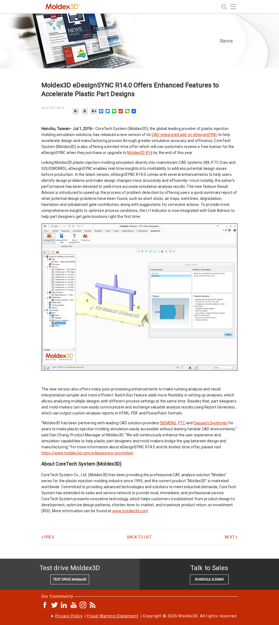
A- (76, 111)
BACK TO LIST (139, 537)
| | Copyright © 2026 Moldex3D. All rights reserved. (146, 616)
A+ (94, 111)
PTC (181, 423)
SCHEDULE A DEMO (209, 579)
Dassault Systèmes (211, 423)
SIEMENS (168, 423)
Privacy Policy (69, 616)
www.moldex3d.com (130, 511)
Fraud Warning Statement (112, 616)
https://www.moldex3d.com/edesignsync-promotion (87, 453)
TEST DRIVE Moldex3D (70, 579)
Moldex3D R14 (140, 152)
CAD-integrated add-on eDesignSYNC (184, 134)
